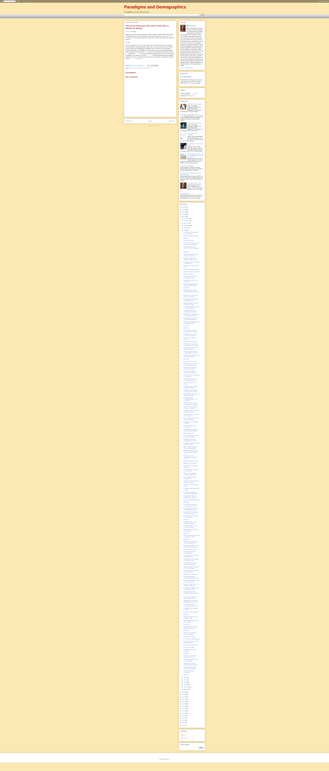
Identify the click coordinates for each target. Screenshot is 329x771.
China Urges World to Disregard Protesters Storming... (191, 567)
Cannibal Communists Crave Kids (191, 272)
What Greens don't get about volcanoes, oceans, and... (190, 334)
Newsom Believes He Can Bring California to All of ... (191, 559)
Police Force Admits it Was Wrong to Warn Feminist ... (190, 258)
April (185, 682)
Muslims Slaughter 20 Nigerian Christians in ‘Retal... (190, 303)
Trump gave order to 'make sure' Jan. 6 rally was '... (191, 414)
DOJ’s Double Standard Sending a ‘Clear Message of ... (191, 307)
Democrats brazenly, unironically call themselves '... (191, 262)
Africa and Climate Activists (190, 549)
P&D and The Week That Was (194, 104)
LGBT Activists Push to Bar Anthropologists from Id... (190, 364)
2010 (183, 718)
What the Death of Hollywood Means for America (190, 348)
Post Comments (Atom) (153, 125)
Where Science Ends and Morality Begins (189, 552)
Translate (192, 95)
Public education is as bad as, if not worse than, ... (191, 470)
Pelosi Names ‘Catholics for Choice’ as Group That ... (190, 371)
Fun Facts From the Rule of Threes (190, 338)
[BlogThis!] (153, 65)
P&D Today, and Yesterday (189, 463)
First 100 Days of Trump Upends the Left (195, 144)
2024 (183, 212)
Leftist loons (139, 68)
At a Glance (186, 325)
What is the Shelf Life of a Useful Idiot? (189, 426)
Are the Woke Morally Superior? (191, 269)
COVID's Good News (188, 274)
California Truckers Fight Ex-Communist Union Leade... (190, 390)
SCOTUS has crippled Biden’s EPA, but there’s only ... (190, 542)
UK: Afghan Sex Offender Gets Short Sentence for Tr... (190, 588)
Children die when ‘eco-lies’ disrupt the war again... (190, 522)
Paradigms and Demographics (155, 7)
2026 (183, 207)
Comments (185, 738)
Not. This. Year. (187, 624)
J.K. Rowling (132, 68)
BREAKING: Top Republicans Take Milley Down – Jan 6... (190, 601)
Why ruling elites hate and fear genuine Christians (190, 299)
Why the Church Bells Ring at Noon (190, 485)
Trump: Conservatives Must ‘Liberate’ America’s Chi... (190, 407)
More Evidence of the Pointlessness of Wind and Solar (190, 457)
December (186, 218)
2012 (183, 713)
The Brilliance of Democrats (190, 574)
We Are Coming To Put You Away (190, 383)
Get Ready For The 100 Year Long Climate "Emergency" (190, 403)
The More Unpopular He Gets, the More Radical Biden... (190, 284)
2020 (183, 694)
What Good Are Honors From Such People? (190, 530)
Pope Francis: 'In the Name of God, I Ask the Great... (190, 296)
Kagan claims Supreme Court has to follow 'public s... (191, 443)
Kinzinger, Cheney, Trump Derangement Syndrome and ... (190, 291)
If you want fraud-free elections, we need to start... (191, 516)
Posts (183, 735)
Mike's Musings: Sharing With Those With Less (190, 621)
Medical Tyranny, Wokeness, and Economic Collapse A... (191, 356)
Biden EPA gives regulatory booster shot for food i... (190, 368)
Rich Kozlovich (192, 26)
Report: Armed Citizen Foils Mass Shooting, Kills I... (190, 597)
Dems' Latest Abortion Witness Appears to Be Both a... (190, 436)
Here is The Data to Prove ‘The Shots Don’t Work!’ (191, 418)
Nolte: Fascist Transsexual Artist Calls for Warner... (191, 571)
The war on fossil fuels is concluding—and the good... (190, 605)
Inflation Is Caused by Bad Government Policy (189, 633)
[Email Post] (148, 65)
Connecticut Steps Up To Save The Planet (190, 280)
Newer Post (129, 121)
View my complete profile (186, 68)
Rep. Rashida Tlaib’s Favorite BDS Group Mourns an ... (190, 627)
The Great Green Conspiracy (190, 341)
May (185, 680)
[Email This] (151, 65)
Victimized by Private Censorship (192, 134)
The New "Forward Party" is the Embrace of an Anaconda (191, 243)
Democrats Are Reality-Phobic (190, 645)
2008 (183, 722)
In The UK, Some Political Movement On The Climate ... (191, 492)
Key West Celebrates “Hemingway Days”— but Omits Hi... (190, 399)
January (186, 689)
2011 (183, 715)
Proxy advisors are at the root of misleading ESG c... (191, 641)
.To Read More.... (139, 58)
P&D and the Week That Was (194, 123)
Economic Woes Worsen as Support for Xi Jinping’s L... (190, 496)
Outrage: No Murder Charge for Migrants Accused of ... (191, 255)
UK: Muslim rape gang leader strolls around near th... (190, 387)
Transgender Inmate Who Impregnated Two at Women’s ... (191, 593)
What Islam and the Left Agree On (190, 266)
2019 (183, 697)
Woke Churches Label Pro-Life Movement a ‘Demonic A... (190, 546)
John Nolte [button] (128, 31)
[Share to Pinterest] (157, 65)
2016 (183, 704)
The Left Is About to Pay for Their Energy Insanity (190, 563)
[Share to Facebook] (156, 65)
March (185, 684)
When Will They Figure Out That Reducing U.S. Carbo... (191, 536)
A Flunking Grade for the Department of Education (190, 311)
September (186, 225)
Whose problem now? (188, 433)
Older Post (172, 121)
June (185, 677)
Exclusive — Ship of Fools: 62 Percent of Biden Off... (190, 584)
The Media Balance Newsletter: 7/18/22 (190, 608)
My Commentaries (185, 77)
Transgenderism (147, 68)
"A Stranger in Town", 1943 (194, 183)
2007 (183, 725)
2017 (183, 701)
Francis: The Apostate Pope (187, 165)
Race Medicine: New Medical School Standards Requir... (190, 430)
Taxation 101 (186, 533)
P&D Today (186, 238)
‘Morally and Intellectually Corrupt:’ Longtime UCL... (190, 474)
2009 (183, 720)
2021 (183, 692)
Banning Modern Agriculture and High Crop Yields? (191, 394)
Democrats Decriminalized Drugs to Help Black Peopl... (191, 322)
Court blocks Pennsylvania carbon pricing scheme (189, 667)
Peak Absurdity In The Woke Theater (190, 466)
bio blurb (169, 36)
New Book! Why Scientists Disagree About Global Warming (190, 173)
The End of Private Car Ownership (189, 671)
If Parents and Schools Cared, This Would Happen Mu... (190, 318)
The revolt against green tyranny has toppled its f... (191, 556)
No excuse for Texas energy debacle (190, 650)
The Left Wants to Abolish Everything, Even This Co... (190, 330)
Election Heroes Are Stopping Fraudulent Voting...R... (190, 512)
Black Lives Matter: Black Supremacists (189, 477)
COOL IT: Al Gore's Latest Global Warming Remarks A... (191, 352)
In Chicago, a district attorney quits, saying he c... (190, 232)
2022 (183, 216)
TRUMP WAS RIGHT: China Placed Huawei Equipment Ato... (190, 452)
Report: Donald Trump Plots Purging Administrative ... (190, 447)
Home (150, 121)
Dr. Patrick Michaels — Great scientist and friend (190, 526)
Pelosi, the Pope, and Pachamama (191, 639)
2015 (183, 706)
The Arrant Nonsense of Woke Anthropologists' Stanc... (190, 508)
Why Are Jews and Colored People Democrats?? (190, 656)
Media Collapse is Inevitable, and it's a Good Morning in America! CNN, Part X (195, 155)
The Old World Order (188, 240)
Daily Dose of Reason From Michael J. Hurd (190, 617)
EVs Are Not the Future (189, 647)
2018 (183, 699)
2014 (183, 708)
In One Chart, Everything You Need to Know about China (190, 344)
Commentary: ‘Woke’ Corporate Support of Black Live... (191, 481)
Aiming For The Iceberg (189, 636)
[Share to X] (154, 65)
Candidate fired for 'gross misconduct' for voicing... (190, 440)
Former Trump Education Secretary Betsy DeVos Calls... (191, 577)
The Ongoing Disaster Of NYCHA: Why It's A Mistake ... (191, 248)
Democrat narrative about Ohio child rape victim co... (190, 411)
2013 (183, 711)
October (186, 223)
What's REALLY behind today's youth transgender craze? (191, 314)
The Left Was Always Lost (189, 361)
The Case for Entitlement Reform (191, 500)
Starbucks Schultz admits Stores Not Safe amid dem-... (191, 581)
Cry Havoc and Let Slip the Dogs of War (191, 489)
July (185, 230)
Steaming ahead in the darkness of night (190, 422)
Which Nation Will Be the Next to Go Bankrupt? (191, 660)
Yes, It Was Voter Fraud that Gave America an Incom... (190, 505)
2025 (183, 209)
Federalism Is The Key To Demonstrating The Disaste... (191, 664)
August (185, 228)
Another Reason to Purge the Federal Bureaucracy (190, 277)
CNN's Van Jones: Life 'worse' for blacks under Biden (190, 379)
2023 (183, 214)
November (186, 221)
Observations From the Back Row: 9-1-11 (190, 114)
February (186, 687)
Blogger (167, 759)
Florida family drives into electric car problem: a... (191, 375)
